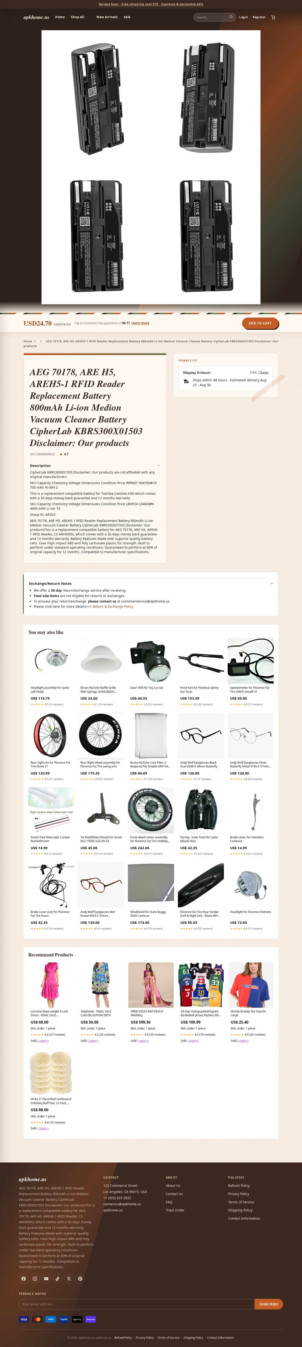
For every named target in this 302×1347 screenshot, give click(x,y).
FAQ (169, 1202)
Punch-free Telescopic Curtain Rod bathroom (50, 839)
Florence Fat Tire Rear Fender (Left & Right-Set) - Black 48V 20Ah (199, 914)
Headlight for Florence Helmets (250, 912)
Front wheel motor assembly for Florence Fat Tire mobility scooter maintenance (149, 839)
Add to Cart (260, 323)
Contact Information (244, 1218)
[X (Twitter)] (69, 1278)
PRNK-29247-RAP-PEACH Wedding (147, 1013)
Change (263, 372)
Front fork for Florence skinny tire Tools (199, 689)
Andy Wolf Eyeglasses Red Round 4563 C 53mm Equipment (97, 914)
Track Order (175, 1210)
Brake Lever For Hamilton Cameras (247, 839)
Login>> (43, 1041)
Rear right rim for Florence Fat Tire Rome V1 (50, 764)
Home (60, 17)
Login (243, 17)
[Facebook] (23, 1278)
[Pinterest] (80, 1278)
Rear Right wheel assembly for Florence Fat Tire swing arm (100, 764)
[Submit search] (231, 17)
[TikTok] (57, 1278)
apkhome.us (37, 17)
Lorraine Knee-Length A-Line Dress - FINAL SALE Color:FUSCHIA (49, 1014)
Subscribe (269, 1304)
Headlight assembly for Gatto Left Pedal (50, 689)
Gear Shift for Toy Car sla (146, 688)
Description (40, 465)
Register (259, 17)
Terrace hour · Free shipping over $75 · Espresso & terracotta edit (151, 4)
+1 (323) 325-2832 (117, 1198)
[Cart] (273, 17)
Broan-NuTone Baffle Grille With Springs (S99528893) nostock (98, 690)
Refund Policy (239, 1185)
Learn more (140, 323)
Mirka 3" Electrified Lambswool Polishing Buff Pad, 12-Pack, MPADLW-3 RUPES (51, 1101)
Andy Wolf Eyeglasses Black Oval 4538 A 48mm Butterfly (198, 764)
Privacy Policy (238, 1194)
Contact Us (174, 1194)
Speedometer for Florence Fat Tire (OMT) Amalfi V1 (249, 689)
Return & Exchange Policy (113, 606)
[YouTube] (46, 1278)
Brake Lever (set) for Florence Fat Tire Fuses (50, 914)
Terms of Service (241, 1202)
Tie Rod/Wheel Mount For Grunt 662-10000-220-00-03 (101, 839)
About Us (173, 1185)
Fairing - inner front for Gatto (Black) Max (199, 839)
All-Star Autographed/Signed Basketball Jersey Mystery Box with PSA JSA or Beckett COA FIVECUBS (200, 1014)
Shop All (77, 17)
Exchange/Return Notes (50, 583)
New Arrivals (106, 17)
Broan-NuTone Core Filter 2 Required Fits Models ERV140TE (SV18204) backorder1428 (151, 765)
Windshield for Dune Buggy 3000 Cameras (148, 914)
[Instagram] (35, 1278)
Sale (127, 17)
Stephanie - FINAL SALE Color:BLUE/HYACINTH (96, 1013)
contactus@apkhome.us (122, 1204)
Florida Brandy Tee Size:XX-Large (248, 1013)
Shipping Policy (240, 1210)
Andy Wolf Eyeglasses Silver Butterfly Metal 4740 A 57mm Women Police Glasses (249, 765)
